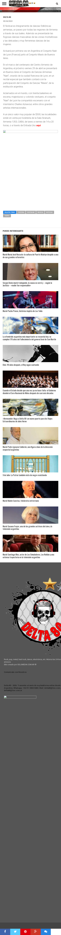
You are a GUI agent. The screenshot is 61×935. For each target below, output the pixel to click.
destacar (30, 212)
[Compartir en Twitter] (15, 932)
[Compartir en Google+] (35, 932)
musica (40, 212)
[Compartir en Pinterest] (25, 932)
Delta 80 (7, 17)
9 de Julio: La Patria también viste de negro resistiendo (25, 475)
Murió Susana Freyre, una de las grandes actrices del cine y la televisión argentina (27, 527)
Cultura (21, 212)
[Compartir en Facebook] (5, 932)
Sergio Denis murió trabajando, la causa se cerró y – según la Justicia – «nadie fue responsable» (27, 284)
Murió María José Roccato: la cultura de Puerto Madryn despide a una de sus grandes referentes (30, 256)
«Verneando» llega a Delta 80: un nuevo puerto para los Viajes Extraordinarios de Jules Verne (27, 420)
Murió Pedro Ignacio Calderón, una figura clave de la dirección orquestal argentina (28, 448)
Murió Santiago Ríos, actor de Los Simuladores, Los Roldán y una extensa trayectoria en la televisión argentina (28, 556)
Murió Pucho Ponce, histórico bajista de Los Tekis (22, 311)
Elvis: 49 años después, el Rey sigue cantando (21, 365)
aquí (38, 125)
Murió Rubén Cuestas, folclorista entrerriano (21, 500)
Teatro (7, 215)
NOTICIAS (49, 212)
